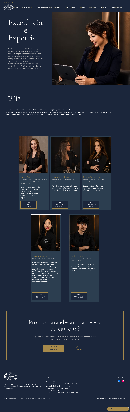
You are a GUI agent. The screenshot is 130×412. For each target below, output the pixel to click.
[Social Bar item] (119, 381)
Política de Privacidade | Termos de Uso (111, 398)
